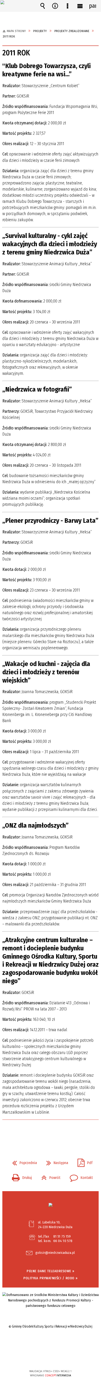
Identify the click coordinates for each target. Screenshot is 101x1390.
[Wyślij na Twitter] (50, 1133)
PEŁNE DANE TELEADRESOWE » (50, 1271)
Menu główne (80, 5)
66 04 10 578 (62, 1241)
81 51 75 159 (62, 1236)
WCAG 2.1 (64, 1357)
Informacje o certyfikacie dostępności (51, 1341)
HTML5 (43, 1357)
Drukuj (20, 1176)
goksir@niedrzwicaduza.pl (55, 1253)
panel (92, 5)
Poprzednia (22, 1161)
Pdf (83, 1161)
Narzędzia (55, 5)
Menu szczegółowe (67, 5)
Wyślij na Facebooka (41, 1133)
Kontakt (79, 1176)
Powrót (49, 1176)
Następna (55, 1161)
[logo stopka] (50, 1205)
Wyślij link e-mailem (58, 1133)
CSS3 (50, 1357)
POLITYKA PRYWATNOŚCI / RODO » (50, 1278)
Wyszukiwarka (42, 5)
